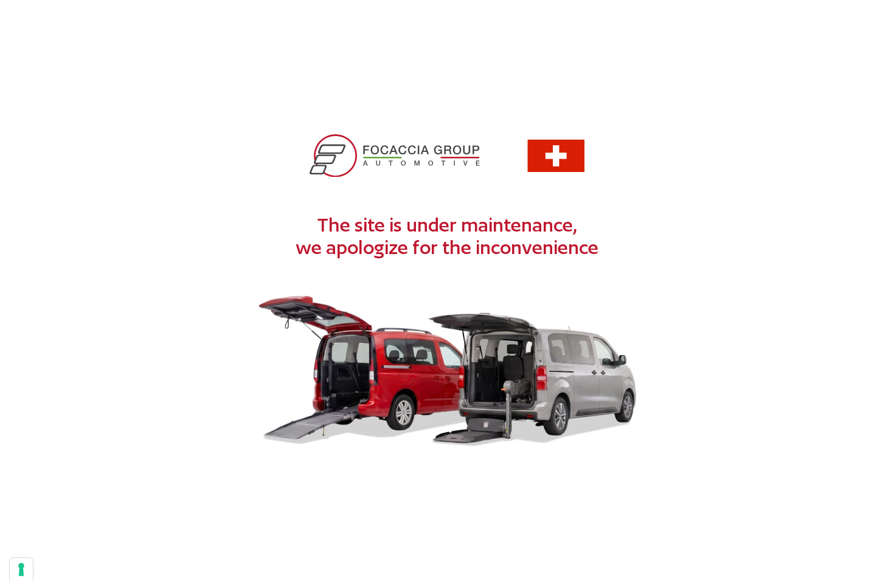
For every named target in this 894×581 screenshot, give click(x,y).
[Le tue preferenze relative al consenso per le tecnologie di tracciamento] (21, 569)
